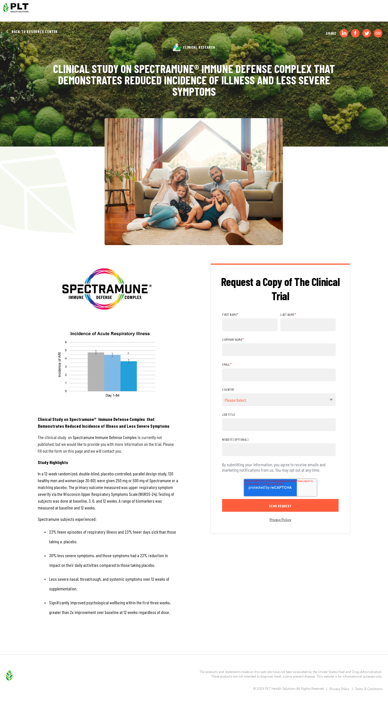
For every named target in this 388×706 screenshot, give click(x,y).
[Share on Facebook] (355, 33)
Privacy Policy (280, 519)
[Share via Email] (378, 33)
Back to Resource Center (34, 31)
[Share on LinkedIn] (344, 33)
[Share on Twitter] (366, 33)
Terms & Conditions (368, 689)
